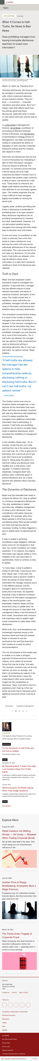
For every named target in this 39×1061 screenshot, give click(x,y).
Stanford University (8, 1050)
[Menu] (2, 2)
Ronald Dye (29, 133)
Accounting (9, 16)
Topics (5, 7)
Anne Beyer (15, 127)
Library (4, 1023)
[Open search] (37, 2)
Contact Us (5, 992)
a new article (10, 124)
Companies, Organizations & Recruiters (15, 1012)
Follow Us (5, 1000)
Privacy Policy (6, 1043)
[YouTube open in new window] (22, 1005)
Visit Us (14, 992)
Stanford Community (8, 1015)
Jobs (3, 1026)
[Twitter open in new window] (4, 1005)
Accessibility (6, 1035)
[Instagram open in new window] (16, 1005)
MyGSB (5, 1030)
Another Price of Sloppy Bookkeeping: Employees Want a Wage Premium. (19, 885)
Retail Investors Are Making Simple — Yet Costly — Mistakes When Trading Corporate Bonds (19, 834)
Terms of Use (6, 1046)
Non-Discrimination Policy (10, 1039)
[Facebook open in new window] (10, 1005)
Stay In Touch (23, 992)
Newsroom (5, 1019)
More (35, 1058)
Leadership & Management (25, 706)
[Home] (5, 980)
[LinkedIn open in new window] (28, 1005)
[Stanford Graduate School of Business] (10, 2)
